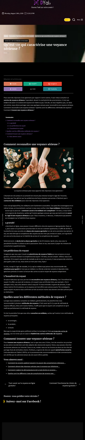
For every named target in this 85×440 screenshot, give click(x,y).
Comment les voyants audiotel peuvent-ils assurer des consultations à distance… (37, 363)
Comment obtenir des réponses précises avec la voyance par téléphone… (34, 366)
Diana (5, 53)
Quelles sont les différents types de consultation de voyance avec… (31, 373)
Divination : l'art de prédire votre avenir (16, 40)
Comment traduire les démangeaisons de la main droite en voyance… (32, 370)
